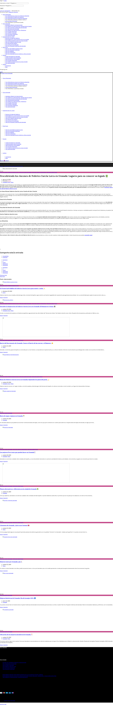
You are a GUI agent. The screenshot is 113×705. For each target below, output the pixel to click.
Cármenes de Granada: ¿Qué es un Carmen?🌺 (14, 525)
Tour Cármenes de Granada (12, 29)
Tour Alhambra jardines (9, 654)
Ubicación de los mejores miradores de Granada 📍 (16, 634)
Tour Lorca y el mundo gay (12, 44)
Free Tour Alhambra (10, 52)
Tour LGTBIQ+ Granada (10, 33)
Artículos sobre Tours (51, 172)
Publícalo (5, 257)
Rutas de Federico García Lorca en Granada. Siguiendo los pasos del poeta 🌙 (24, 379)
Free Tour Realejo (9, 51)
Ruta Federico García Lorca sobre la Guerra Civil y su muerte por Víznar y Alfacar (23, 674)
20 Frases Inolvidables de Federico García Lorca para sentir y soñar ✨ (22, 288)
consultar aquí (88, 235)
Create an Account (13, 12)
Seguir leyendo (4, 297)
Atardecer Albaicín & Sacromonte (13, 25)
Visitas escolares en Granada (12, 56)
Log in (2, 8)
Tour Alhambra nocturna (9, 653)
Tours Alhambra (7, 14)
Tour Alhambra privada (8, 651)
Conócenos (8, 65)
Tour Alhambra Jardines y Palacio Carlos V (16, 19)
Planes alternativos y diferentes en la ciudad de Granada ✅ (19, 489)
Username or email (8, 3)
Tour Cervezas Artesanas (11, 34)
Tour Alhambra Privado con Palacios (14, 17)
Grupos (4, 55)
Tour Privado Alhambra (11, 60)
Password (5, 5)
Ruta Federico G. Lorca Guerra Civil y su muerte (17, 39)
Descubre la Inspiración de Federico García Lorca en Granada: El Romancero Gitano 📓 (28, 306)
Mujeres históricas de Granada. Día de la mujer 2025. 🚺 (18, 598)
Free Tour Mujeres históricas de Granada (15, 46)
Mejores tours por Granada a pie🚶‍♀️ (11, 562)
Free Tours (5, 47)
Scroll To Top (3, 704)
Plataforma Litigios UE (8, 698)
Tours (12, 182)
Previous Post (3, 275)
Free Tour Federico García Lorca (13, 42)
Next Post (2, 276)
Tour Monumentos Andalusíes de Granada (16, 27)
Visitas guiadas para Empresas (13, 57)
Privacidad (11, 697)
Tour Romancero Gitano (11, 43)
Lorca (8, 182)
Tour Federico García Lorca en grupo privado (16, 40)
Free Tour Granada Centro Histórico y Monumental (18, 54)
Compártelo (6, 256)
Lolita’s (4, 64)
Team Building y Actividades (12, 59)
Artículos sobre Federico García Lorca (13, 166)
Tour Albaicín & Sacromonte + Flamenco (15, 30)
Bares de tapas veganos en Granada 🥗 (12, 416)
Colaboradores (6, 695)
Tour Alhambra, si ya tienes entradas (12, 655)
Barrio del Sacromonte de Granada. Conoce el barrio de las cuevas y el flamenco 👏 (26, 343)
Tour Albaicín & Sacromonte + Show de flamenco (15, 677)
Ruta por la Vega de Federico (12, 38)
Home (1, 166)
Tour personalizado (10, 35)
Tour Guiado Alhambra (11, 31)
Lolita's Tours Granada (9, 700)
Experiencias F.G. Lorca (8, 36)
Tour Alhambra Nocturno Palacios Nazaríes (16, 18)
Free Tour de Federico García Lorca (13, 48)
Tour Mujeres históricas (9, 669)
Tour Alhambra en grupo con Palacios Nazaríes (17, 15)
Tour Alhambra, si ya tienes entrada (14, 22)
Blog (6, 67)
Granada (5, 182)
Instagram (9, 683)
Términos (5, 697)
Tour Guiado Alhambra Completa (11, 650)
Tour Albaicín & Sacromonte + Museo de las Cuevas (18, 26)
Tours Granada (6, 23)
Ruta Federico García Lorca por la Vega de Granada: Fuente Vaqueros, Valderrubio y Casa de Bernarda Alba (29, 676)
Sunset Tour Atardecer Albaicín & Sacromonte (14, 662)
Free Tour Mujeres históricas (12, 50)
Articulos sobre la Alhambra (39, 172)
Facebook (2, 683)
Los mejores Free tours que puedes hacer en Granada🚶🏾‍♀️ (18, 452)
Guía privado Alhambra (11, 21)
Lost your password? (5, 10)
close (5, 0)
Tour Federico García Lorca (9, 666)
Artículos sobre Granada (25, 172)
